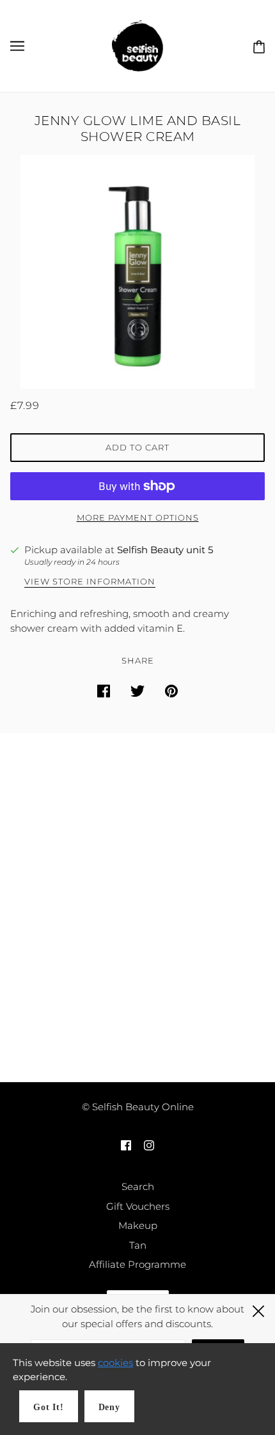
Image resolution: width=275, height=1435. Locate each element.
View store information (89, 581)
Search (138, 1186)
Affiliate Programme (137, 1264)
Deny (109, 1407)
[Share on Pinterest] (171, 690)
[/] (137, 45)
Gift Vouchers (137, 1206)
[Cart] (256, 45)
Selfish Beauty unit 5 (165, 550)
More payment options (138, 517)
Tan (137, 1245)
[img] (126, 1145)
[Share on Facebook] (103, 690)
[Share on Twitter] (137, 690)
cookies (115, 1363)
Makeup (137, 1225)
